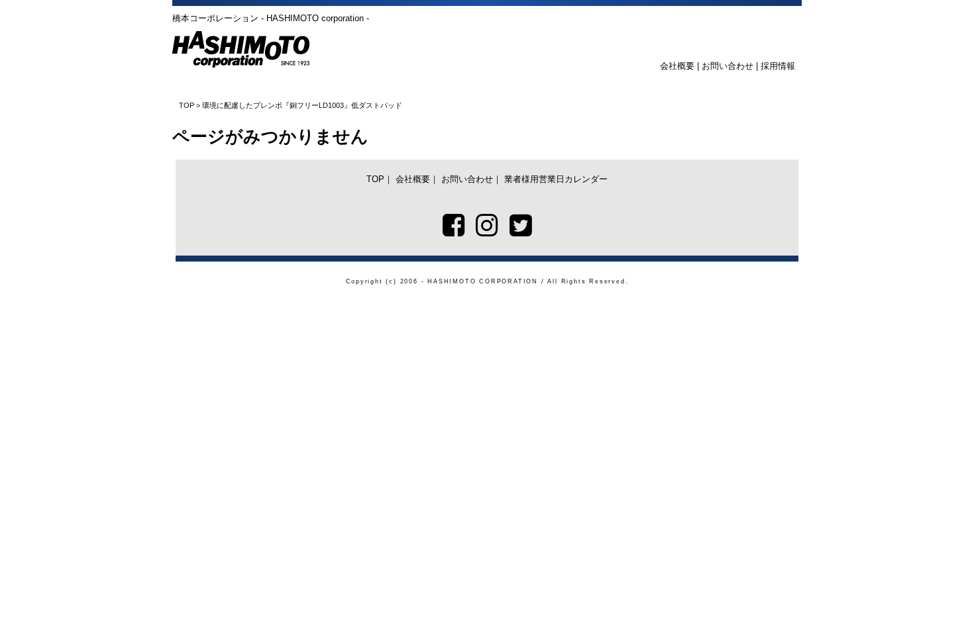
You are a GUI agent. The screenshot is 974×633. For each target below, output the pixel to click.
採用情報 (778, 66)
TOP (186, 105)
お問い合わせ (727, 66)
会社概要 (677, 66)
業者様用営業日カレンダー (556, 179)
